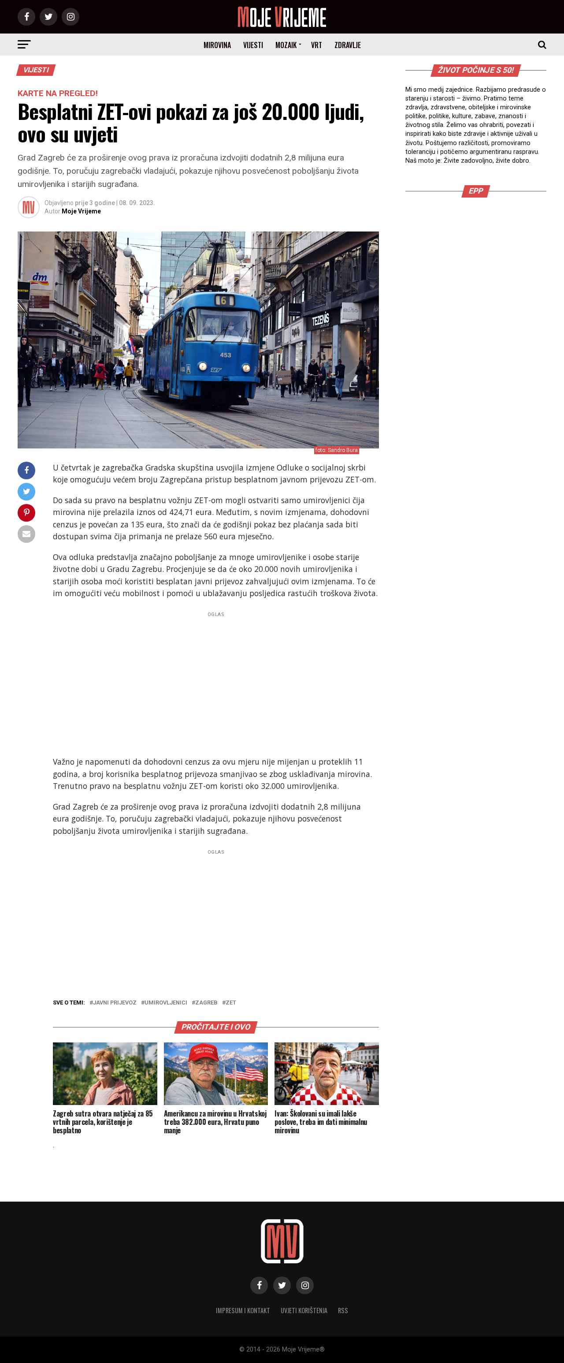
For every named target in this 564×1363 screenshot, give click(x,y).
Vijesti (253, 45)
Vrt (316, 45)
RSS (343, 1310)
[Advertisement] (216, 681)
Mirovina (217, 45)
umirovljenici (166, 1003)
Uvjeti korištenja (304, 1310)
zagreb (206, 1003)
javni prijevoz (115, 1003)
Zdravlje (347, 45)
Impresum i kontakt (243, 1310)
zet (231, 1003)
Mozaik (286, 45)
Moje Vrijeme (81, 211)
